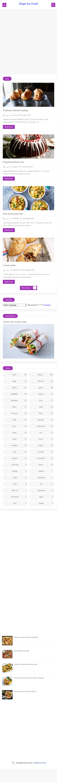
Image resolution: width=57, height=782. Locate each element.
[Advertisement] (28, 43)
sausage (19, 471)
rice (46, 432)
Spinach (45, 420)
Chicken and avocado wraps (15, 322)
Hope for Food (28, 3)
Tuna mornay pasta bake (13, 214)
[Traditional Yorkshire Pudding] (28, 95)
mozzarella (45, 458)
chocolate (19, 465)
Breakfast (18, 400)
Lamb (20, 477)
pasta (20, 432)
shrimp (46, 503)
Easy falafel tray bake (21, 651)
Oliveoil (45, 381)
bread (19, 439)
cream (46, 407)
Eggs (19, 381)
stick (19, 503)
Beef (46, 413)
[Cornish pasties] (28, 250)
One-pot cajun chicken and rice (25, 691)
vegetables (45, 477)
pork (20, 484)
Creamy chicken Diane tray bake (25, 664)
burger (45, 445)
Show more (26, 288)
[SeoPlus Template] (13, 763)
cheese (19, 388)
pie (46, 484)
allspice (15, 167)
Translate (47, 305)
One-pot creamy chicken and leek (26, 637)
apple (46, 497)
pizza (19, 407)
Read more (9, 127)
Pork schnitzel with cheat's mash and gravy (29, 678)
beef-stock (18, 497)
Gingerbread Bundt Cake (13, 162)
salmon (46, 471)
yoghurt (19, 458)
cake (14, 115)
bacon (46, 439)
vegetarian (45, 490)
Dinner (45, 375)
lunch (19, 375)
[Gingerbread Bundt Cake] (28, 146)
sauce (19, 426)
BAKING (16, 218)
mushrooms (45, 426)
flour (46, 400)
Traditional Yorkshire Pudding (15, 110)
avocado (45, 452)
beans (46, 465)
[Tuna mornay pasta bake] (28, 198)
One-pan (19, 413)
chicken (45, 394)
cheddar (19, 445)
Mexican (19, 490)
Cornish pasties (9, 265)
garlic (46, 388)
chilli (19, 420)
